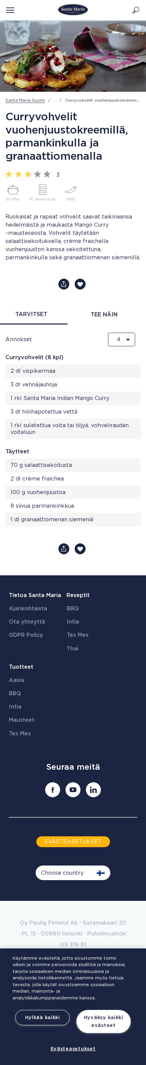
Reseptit (78, 595)
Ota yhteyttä (27, 622)
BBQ (73, 608)
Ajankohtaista (28, 608)
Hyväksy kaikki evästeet (103, 1021)
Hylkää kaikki (42, 1017)
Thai (72, 648)
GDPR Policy (26, 635)
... (55, 100)
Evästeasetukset (73, 1048)
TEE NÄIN (104, 314)
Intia (73, 622)
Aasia (16, 680)
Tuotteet (21, 667)
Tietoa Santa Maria (35, 595)
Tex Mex (78, 635)
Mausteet (21, 720)
